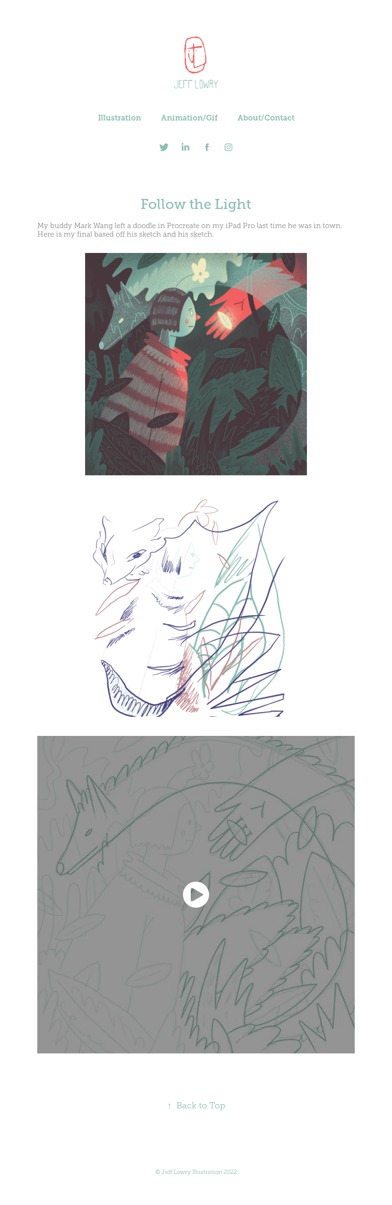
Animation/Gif (189, 117)
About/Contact (266, 117)
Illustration (119, 117)
